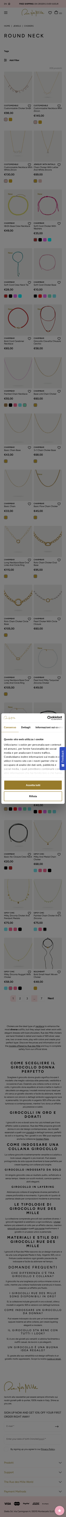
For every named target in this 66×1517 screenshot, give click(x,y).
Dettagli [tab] (25, 727)
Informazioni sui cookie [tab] (49, 727)
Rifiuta (33, 796)
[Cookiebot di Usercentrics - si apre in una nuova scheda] (47, 718)
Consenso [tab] (10, 727)
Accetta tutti (33, 785)
